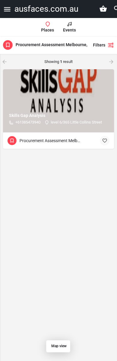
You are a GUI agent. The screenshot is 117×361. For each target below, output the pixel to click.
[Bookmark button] (105, 140)
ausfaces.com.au (46, 9)
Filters (99, 45)
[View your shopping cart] (103, 9)
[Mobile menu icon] (7, 9)
